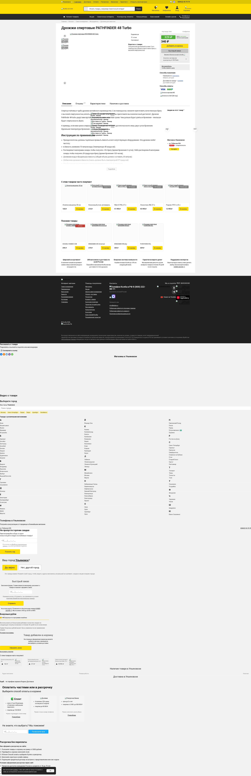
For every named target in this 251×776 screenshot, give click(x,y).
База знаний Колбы (91, 315)
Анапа (2, 428)
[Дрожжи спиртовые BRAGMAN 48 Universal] (99, 233)
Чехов (171, 501)
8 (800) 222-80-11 (179, 267)
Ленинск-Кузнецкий (90, 464)
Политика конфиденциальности (120, 314)
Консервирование (67, 297)
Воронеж (3, 469)
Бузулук (2, 458)
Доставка (87, 2)
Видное (2, 464)
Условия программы (7, 633)
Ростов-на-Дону (174, 439)
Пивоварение (65, 289)
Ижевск (2, 509)
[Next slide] (65, 83)
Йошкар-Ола (88, 423)
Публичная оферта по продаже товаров (122, 308)
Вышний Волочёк (5, 476)
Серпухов (172, 450)
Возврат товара (90, 299)
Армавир (3, 430)
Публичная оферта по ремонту (119, 311)
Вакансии (114, 2)
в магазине (183, 36)
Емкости (64, 294)
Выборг (2, 474)
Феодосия (172, 493)
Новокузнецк (88, 493)
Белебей (3, 446)
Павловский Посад (175, 423)
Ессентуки (3, 502)
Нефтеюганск (88, 489)
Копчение (64, 299)
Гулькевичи (3, 485)
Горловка (3, 482)
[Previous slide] (65, 36)
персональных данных (68, 339)
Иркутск (2, 513)
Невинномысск (89, 486)
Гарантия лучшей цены (92, 304)
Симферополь (173, 452)
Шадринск (172, 508)
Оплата (95, 2)
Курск (86, 453)
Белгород (3, 444)
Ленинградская (89, 462)
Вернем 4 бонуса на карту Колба (174, 54)
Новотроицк (88, 498)
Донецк (2, 491)
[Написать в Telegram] (171, 2)
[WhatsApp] (12, 354)
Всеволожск (4, 471)
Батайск (2, 441)
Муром (86, 478)
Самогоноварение (67, 286)
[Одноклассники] (4, 354)
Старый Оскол (173, 459)
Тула (170, 478)
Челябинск (43, 412)
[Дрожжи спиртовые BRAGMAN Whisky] (125, 233)
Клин (86, 446)
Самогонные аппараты (105, 17)
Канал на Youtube (169, 297)
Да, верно (10, 567)
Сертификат (135, 40)
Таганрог (172, 470)
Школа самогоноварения (93, 292)
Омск (86, 507)
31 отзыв (134, 37)
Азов (1, 423)
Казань (86, 429)
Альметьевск (4, 425)
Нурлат (86, 500)
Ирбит (2, 511)
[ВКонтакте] (1, 354)
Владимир (3, 466)
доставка (94, 294)
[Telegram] (6, 354)
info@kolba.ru (114, 305)
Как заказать (89, 307)
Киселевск (87, 444)
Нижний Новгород (90, 491)
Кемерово (87, 439)
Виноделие (65, 292)
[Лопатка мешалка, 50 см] (73, 194)
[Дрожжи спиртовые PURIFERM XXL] (151, 233)
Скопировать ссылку (10, 350)
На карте (174, 149)
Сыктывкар (172, 464)
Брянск (2, 453)
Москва (3, 412)
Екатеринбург (4, 500)
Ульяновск (66, 2)
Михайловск (88, 473)
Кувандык (87, 451)
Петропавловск (174, 430)
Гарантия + (124, 2)
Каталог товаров (72, 17)
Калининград (88, 432)
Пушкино (172, 432)
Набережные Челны (90, 484)
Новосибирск (88, 496)
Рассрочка (105, 2)
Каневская (87, 436)
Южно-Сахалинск (174, 514)
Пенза (171, 425)
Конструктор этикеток (125, 17)
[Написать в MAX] (174, 2)
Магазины (88, 286)
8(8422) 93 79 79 (184, 2)
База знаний (154, 17)
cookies (15, 769)
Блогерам (88, 312)
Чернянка (172, 499)
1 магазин (77, 2)
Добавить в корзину (175, 46)
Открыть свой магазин (138, 2)
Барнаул (2, 439)
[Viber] (9, 354)
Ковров (86, 448)
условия (180, 80)
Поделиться (135, 34)
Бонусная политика (91, 302)
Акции (92, 17)
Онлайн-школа (170, 17)
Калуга (86, 434)
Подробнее (111, 169)
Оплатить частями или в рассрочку (171, 59)
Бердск (2, 451)
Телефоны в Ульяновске (186, 16)
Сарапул (171, 448)
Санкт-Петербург (13, 412)
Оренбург (35, 412)
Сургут (171, 462)
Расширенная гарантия (93, 317)
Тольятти (172, 475)
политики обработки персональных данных (20, 598)
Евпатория (3, 497)
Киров (86, 441)
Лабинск (87, 459)
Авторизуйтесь (166, 66)
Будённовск (4, 455)
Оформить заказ (16, 648)
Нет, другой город (30, 567)
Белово (2, 448)
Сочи (170, 457)
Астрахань (3, 432)
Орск (86, 514)
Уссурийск (172, 486)
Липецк (86, 466)
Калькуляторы (141, 17)
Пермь (22, 412)
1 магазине (175, 76)
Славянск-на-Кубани (175, 455)
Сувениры (64, 302)
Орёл (86, 509)
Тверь (28, 412)
